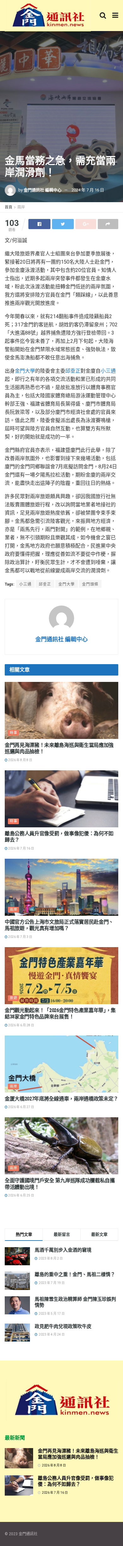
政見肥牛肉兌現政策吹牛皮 (63, 1326)
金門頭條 (90, 584)
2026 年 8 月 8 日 (20, 760)
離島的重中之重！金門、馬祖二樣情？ (75, 1274)
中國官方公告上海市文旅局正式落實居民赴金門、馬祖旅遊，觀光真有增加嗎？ (59, 925)
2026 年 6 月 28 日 (21, 1025)
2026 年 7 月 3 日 (20, 937)
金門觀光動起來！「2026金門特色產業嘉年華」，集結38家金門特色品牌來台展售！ (60, 1013)
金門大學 (25, 371)
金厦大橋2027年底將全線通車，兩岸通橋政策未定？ (61, 1099)
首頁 (8, 207)
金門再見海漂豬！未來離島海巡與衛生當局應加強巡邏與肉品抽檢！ (78, 1454)
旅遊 (13, 998)
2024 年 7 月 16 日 (88, 190)
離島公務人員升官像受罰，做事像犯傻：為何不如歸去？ (76, 1481)
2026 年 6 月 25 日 (21, 1195)
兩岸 (21, 207)
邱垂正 (72, 371)
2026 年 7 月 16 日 (21, 848)
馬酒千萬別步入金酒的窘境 (63, 1250)
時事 (13, 733)
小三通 (108, 371)
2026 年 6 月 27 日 (21, 1107)
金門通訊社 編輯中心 (43, 190)
